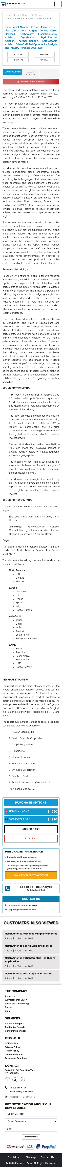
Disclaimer (14, 1157)
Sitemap (31, 1157)
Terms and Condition (16, 1058)
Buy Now (31, 838)
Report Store (20, 15)
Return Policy (12, 1050)
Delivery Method (13, 1054)
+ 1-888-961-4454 (18, 905)
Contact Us (47, 1157)
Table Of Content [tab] (30, 73)
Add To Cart (31, 829)
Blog (7, 1011)
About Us (10, 996)
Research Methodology (17, 1003)
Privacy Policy (12, 1047)
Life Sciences (37, 15)
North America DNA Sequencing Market (29, 973)
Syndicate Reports (15, 1023)
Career (8, 1007)
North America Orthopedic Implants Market (31, 933)
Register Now (31, 1136)
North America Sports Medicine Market (28, 945)
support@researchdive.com (22, 909)
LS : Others (18, 54)
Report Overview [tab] (12, 72)
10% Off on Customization (31, 875)
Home (8, 15)
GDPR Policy (11, 1043)
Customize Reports (15, 1027)
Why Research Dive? (16, 999)
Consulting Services (15, 1030)
